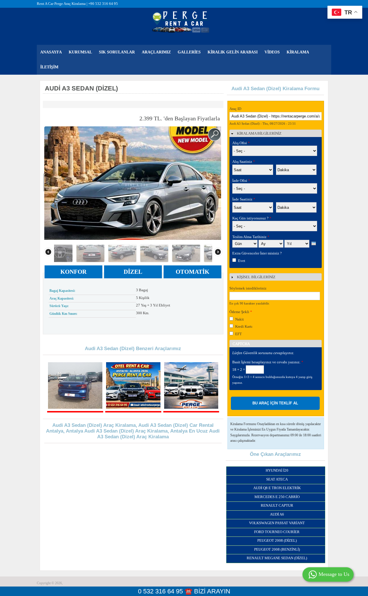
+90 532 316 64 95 (103, 3)
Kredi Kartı (243, 326)
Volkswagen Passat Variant (277, 523)
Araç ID (235, 109)
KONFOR (73, 271)
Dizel (133, 271)
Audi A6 (277, 514)
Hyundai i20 (277, 470)
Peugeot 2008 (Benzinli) (277, 549)
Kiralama (298, 52)
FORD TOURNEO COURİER (277, 532)
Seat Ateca (277, 479)
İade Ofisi (241, 180)
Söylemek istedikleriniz (248, 288)
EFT (238, 334)
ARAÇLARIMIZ (156, 52)
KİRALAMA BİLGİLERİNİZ (259, 133)
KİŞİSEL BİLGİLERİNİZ (256, 277)
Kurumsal (80, 52)
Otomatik (192, 271)
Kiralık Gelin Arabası (233, 52)
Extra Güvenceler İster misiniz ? (257, 253)
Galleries (189, 52)
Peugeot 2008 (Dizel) (277, 540)
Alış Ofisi (241, 143)
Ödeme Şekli (240, 312)
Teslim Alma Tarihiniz (250, 237)
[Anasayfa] (181, 21)
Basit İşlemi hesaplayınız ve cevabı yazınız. (267, 362)
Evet (241, 261)
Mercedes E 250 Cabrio (277, 497)
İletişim (49, 67)
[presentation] (313, 243)
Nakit (239, 319)
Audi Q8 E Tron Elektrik (277, 488)
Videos (272, 52)
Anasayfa (51, 52)
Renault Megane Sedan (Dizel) (277, 558)
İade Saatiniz (243, 199)
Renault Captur (277, 505)
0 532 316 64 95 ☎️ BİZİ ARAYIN (184, 591)
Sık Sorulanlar (117, 52)
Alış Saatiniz (243, 161)
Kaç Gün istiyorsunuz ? (251, 218)
